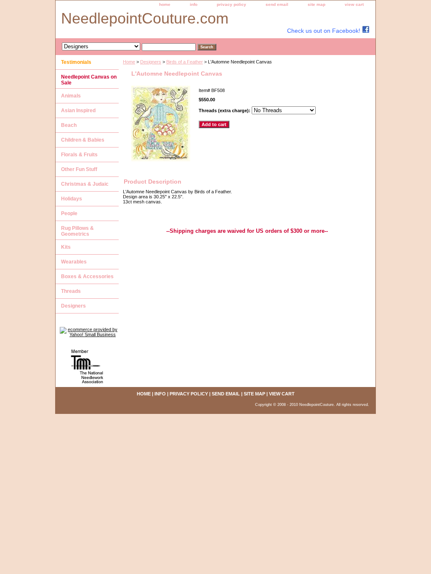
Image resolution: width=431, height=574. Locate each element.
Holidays (71, 199)
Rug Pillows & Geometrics (77, 231)
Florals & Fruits (79, 155)
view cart (354, 4)
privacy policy (231, 4)
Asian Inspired (78, 110)
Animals (71, 96)
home (164, 4)
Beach (69, 125)
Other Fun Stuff (79, 169)
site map (316, 4)
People (69, 213)
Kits (66, 247)
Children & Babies (82, 140)
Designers (150, 61)
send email (277, 4)
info (193, 4)
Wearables (74, 262)
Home (129, 61)
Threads (71, 291)
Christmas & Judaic (85, 184)
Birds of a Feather (184, 61)
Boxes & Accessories (87, 276)
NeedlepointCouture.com (145, 18)
